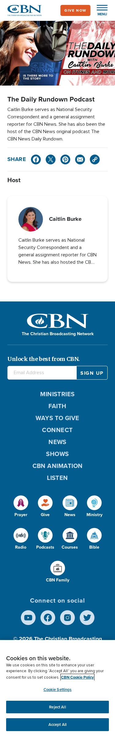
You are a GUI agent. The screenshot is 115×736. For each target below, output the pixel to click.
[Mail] (80, 159)
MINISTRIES (57, 394)
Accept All (57, 724)
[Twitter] (51, 159)
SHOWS (57, 453)
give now (75, 10)
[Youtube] (28, 617)
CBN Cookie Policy (77, 677)
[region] (57, 688)
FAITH (57, 406)
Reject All (57, 707)
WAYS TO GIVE (57, 418)
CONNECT (57, 430)
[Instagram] (67, 617)
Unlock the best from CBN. (43, 358)
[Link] (95, 159)
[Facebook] (36, 159)
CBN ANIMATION (58, 465)
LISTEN (57, 477)
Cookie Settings (58, 689)
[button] (99, 10)
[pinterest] (65, 159)
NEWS (57, 442)
